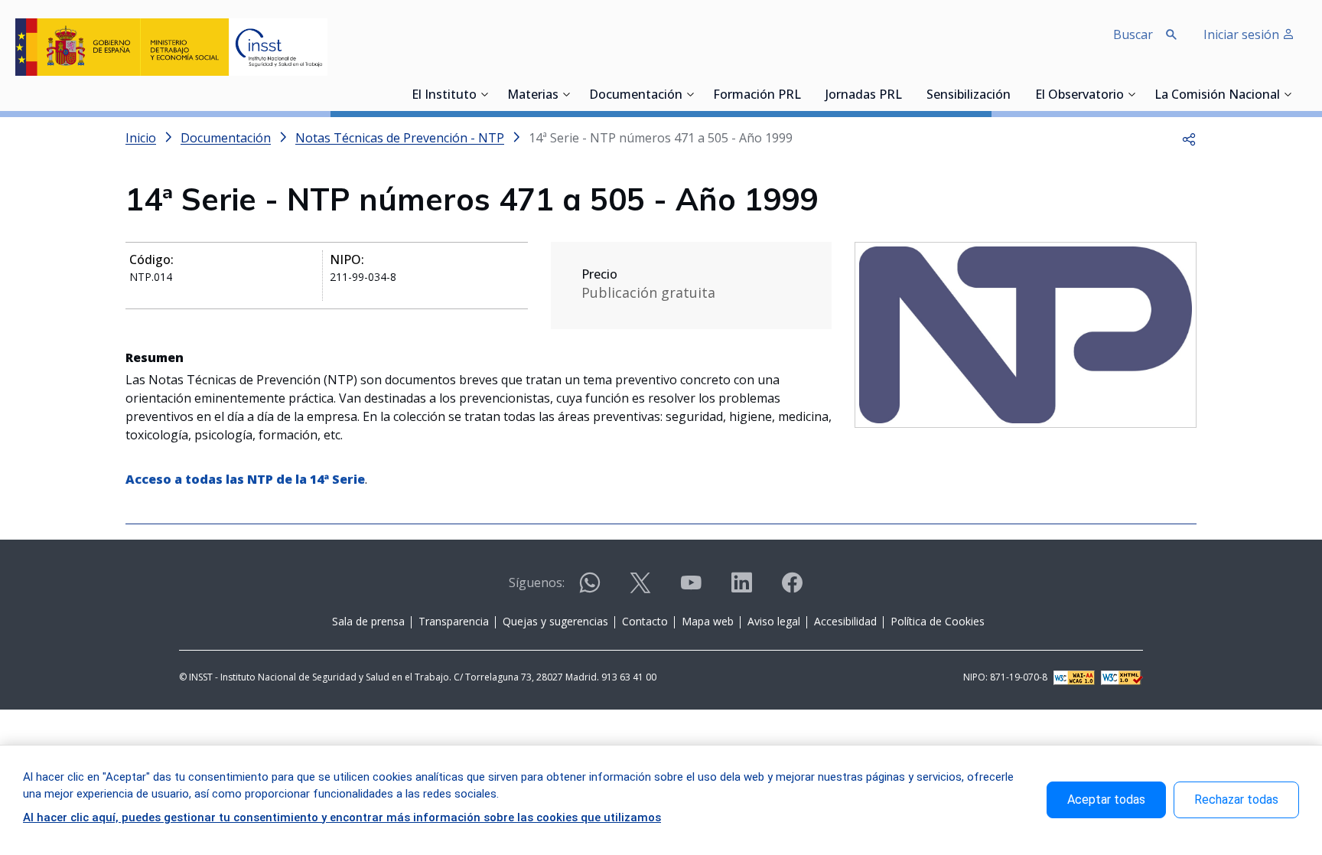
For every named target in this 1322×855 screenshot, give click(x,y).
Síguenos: (537, 582)
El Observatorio (1079, 96)
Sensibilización (968, 96)
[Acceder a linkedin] (741, 589)
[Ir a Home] (171, 47)
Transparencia (453, 621)
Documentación (635, 96)
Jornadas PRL (863, 96)
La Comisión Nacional (1217, 96)
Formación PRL (757, 96)
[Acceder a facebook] (792, 589)
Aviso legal (773, 621)
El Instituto (444, 96)
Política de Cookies (938, 621)
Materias (532, 96)
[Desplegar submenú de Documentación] (690, 94)
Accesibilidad (845, 621)
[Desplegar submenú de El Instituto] (484, 94)
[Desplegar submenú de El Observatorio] (1131, 94)
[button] (1189, 138)
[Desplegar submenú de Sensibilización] (1015, 94)
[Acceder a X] (640, 589)
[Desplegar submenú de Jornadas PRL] (906, 94)
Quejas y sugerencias (555, 621)
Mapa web (708, 621)
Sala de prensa (368, 621)
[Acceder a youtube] (691, 589)
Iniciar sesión (1242, 34)
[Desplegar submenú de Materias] (566, 94)
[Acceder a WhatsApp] (590, 589)
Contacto (645, 621)
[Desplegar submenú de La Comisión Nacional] (1287, 94)
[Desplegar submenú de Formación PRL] (805, 94)
